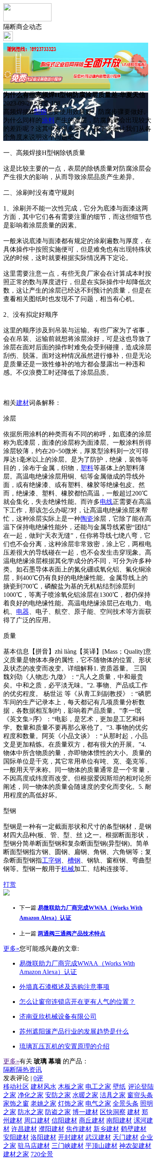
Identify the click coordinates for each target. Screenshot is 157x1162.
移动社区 (16, 1086)
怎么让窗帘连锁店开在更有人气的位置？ (77, 1001)
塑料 (87, 467)
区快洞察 (113, 1111)
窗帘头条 (140, 1095)
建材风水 (43, 1086)
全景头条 (125, 1103)
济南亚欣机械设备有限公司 (58, 1016)
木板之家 (71, 1086)
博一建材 (85, 1111)
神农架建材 (135, 1145)
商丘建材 (92, 1120)
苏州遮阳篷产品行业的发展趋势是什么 (74, 1031)
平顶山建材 (101, 1145)
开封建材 (71, 1137)
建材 (22, 402)
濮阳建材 (51, 1128)
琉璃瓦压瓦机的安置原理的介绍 (64, 1046)
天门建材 (125, 1137)
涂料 (48, 120)
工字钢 (51, 860)
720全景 (42, 1154)
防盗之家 (58, 1111)
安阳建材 (16, 1137)
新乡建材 (106, 1128)
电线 (106, 501)
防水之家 (30, 1111)
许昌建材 (24, 1128)
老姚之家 (43, 1103)
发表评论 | (23, 1078)
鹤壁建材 (134, 1128)
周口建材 (37, 1120)
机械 (67, 868)
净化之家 (30, 1095)
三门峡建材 (68, 1145)
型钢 (40, 111)
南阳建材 (119, 1120)
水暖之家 (85, 1095)
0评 (38, 1078)
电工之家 (98, 1086)
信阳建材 (64, 1120)
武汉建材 (98, 1137)
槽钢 (74, 860)
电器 (22, 611)
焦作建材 (79, 1128)
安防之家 (58, 1095)
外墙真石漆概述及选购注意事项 (64, 986)
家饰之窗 (16, 1103)
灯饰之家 (71, 1103)
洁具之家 (113, 1095)
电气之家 (98, 1103)
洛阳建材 (43, 1137)
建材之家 (16, 1154)
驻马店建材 (34, 1145)
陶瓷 (87, 518)
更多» (11, 948)
